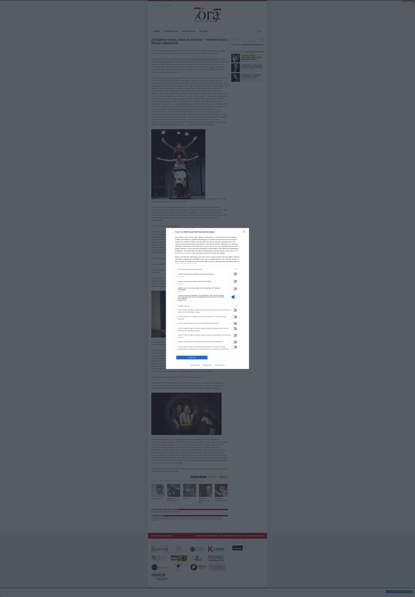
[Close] (245, 232)
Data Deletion (195, 365)
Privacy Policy (219, 365)
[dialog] (207, 298)
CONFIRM (192, 357)
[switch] (234, 274)
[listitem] (207, 269)
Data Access (207, 365)
